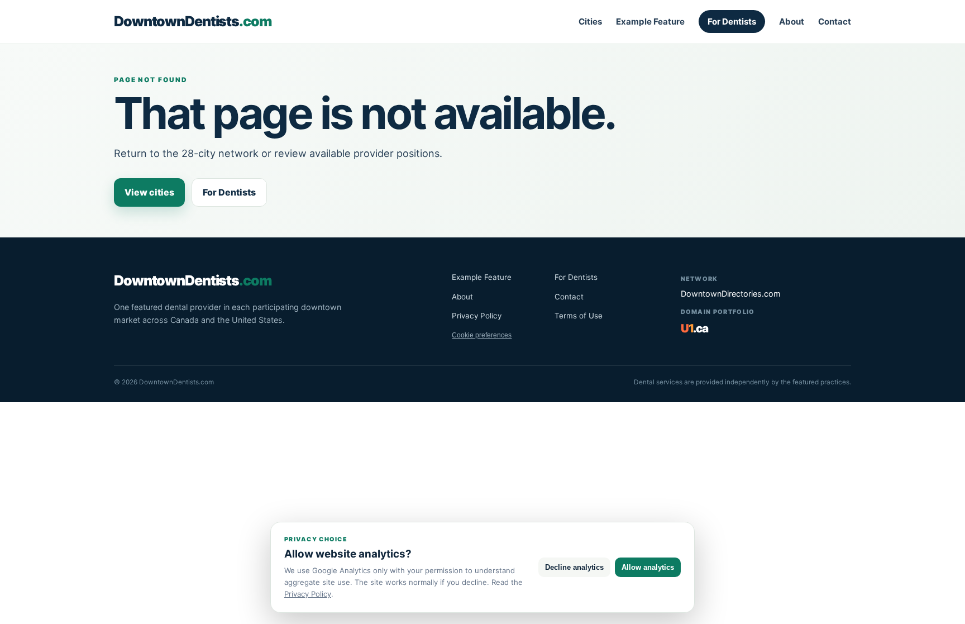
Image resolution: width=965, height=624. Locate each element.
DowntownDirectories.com (731, 293)
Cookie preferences (482, 335)
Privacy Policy (476, 315)
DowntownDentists (192, 21)
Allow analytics (648, 567)
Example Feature (650, 21)
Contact (834, 21)
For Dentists (732, 21)
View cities (149, 192)
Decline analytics (574, 567)
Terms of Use (579, 315)
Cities (590, 21)
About (791, 21)
